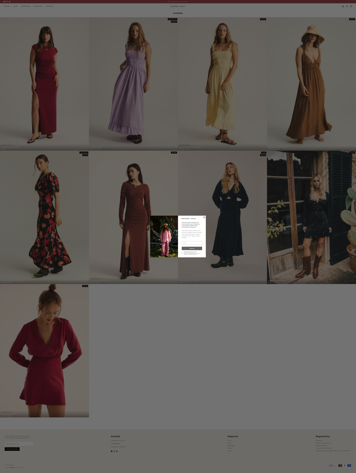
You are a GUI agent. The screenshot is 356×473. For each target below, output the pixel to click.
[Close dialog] (204, 217)
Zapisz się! (191, 248)
